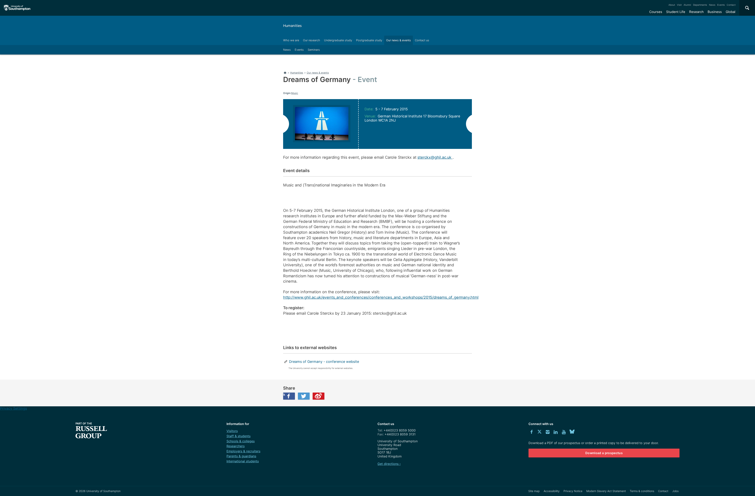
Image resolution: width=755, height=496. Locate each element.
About (671, 5)
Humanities (292, 26)
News (712, 5)
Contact (731, 5)
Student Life (675, 12)
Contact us (422, 40)
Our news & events (398, 40)
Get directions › (389, 464)
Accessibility (552, 491)
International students (242, 461)
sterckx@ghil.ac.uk (434, 157)
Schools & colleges (240, 441)
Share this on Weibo (318, 396)
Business (715, 12)
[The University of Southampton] (17, 8)
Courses (655, 12)
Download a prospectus (604, 453)
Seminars (314, 49)
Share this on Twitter (304, 396)
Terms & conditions (642, 491)
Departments (700, 5)
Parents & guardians (241, 456)
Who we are (291, 40)
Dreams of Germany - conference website (324, 362)
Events (721, 5)
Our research (311, 40)
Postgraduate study (369, 40)
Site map (534, 491)
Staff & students (238, 436)
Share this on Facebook (284, 394)
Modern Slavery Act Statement (606, 491)
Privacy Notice (572, 491)
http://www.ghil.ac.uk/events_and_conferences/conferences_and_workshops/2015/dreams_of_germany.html (381, 297)
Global (730, 12)
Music (294, 93)
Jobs (675, 491)
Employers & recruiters (243, 451)
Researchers (235, 446)
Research (696, 12)
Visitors (232, 431)
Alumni (687, 5)
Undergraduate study (338, 40)
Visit (679, 5)
